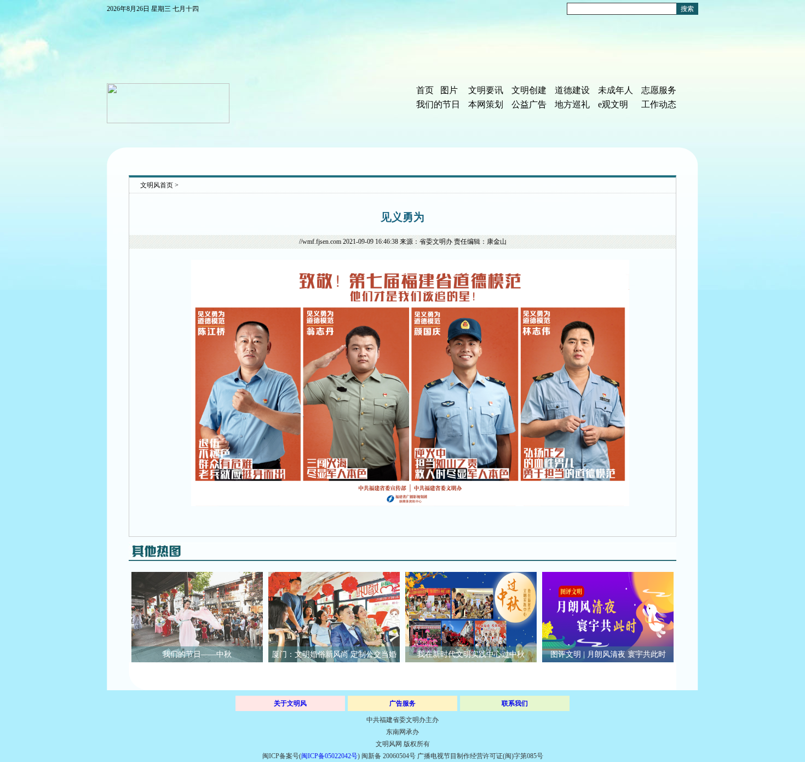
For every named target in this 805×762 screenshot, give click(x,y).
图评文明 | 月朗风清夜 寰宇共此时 (608, 654)
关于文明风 (290, 703)
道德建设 (572, 90)
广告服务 (402, 703)
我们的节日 (438, 104)
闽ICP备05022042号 (329, 756)
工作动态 (658, 104)
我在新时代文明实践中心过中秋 (471, 654)
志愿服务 (658, 90)
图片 (449, 90)
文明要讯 (485, 90)
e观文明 (613, 104)
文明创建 (529, 90)
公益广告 (529, 104)
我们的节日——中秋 (197, 654)
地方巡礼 (572, 104)
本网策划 (485, 104)
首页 (425, 90)
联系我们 (515, 703)
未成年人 (615, 90)
